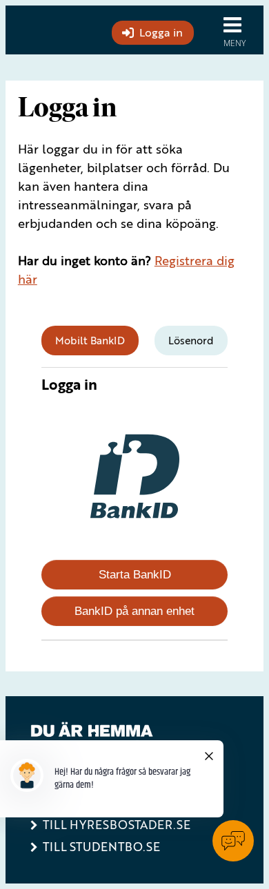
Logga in (161, 32)
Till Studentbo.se (101, 846)
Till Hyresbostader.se (116, 824)
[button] (237, 30)
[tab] (90, 340)
